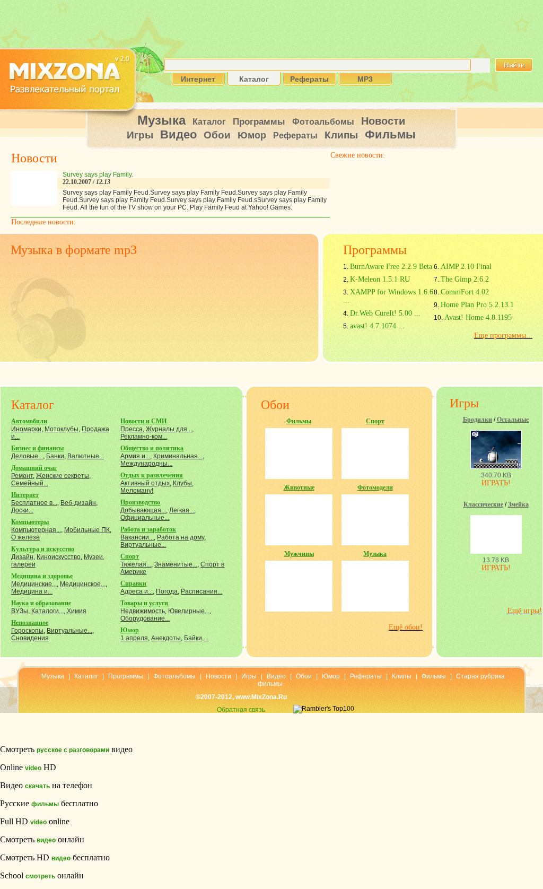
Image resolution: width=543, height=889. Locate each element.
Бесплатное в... (34, 503)
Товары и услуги (144, 603)
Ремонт (22, 476)
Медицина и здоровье (42, 576)
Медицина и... (31, 591)
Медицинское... (83, 584)
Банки (55, 456)
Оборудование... (145, 618)
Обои (217, 135)
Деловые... (27, 456)
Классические (483, 504)
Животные (299, 487)
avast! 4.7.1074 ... (377, 326)
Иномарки (26, 429)
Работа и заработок (148, 529)
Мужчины (299, 553)
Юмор (252, 135)
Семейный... (29, 483)
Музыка (161, 120)
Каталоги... (47, 611)
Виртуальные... (69, 630)
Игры (140, 135)
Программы (259, 122)
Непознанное (29, 622)
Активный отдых (145, 483)
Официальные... (144, 517)
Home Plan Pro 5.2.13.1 (477, 305)
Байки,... (196, 638)
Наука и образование (41, 603)
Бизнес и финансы (37, 448)
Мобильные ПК (87, 530)
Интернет (25, 495)
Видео (178, 134)
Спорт (129, 556)
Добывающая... (143, 510)
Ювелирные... (188, 611)
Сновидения (30, 638)
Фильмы (390, 134)
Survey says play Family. (98, 174)
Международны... (146, 463)
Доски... (22, 510)
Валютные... (85, 456)
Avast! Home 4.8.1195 (478, 317)
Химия (76, 611)
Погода (167, 591)
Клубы (182, 483)
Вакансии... (137, 537)
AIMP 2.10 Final (466, 267)
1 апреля (134, 638)
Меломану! (136, 490)
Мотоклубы (61, 429)
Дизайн (22, 557)
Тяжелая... (135, 564)
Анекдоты (166, 638)
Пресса (131, 429)
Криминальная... (178, 456)
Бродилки (477, 419)
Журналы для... (169, 429)
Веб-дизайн (78, 503)
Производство (140, 502)
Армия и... (135, 456)
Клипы (341, 135)
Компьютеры (30, 522)
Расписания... (201, 591)
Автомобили (29, 421)
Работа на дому (180, 537)
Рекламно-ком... (143, 436)
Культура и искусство (42, 549)
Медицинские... (34, 584)
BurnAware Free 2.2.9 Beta (391, 267)
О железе (25, 537)
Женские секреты (62, 476)
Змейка (518, 504)
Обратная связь (241, 709)
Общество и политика (151, 448)
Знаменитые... (175, 564)
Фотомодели (375, 487)
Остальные (513, 419)
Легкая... (181, 510)
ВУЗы (19, 611)
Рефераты (295, 135)
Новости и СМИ (143, 421)
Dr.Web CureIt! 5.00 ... (385, 313)
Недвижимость (142, 611)
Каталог (209, 121)
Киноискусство (59, 557)
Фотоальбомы (323, 121)
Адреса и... (136, 591)
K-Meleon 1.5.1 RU (380, 279)
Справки (133, 583)
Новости (383, 121)
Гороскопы (27, 630)
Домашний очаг (34, 468)
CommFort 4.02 (465, 292)
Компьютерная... (36, 530)
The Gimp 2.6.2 (465, 279)
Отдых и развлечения (151, 475)
